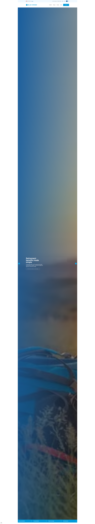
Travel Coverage (51, 521)
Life (61, 4)
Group (54, 4)
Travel (58, 4)
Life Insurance (65, 521)
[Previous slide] (19, 263)
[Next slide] (76, 263)
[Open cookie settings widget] (1, 523)
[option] (68, 1)
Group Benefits (36, 521)
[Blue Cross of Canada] (31, 5)
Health (50, 4)
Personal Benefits (22, 521)
